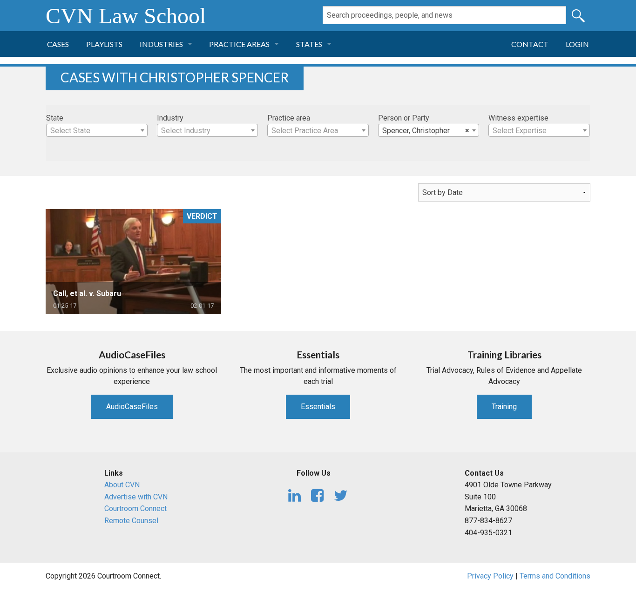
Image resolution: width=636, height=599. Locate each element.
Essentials (318, 406)
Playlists (104, 44)
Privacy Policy (490, 576)
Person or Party (403, 118)
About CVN (122, 484)
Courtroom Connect (135, 508)
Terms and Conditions (555, 576)
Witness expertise (518, 118)
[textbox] (97, 130)
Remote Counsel (131, 520)
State (54, 118)
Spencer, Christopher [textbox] (426, 130)
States (309, 44)
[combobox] (97, 130)
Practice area (288, 118)
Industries (161, 44)
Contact (529, 44)
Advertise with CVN (136, 496)
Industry (170, 118)
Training (504, 406)
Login (577, 44)
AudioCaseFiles (132, 406)
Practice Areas (239, 44)
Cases (58, 44)
